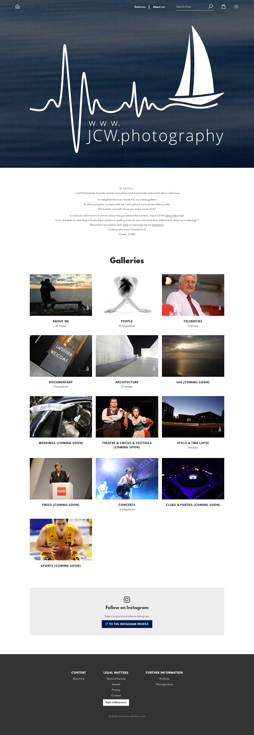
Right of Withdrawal (116, 703)
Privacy (116, 690)
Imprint (116, 684)
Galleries (140, 7)
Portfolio (164, 679)
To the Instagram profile (128, 624)
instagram (158, 225)
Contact (116, 695)
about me (171, 215)
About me (159, 7)
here (125, 225)
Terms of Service (116, 679)
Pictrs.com (140, 716)
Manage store (164, 684)
